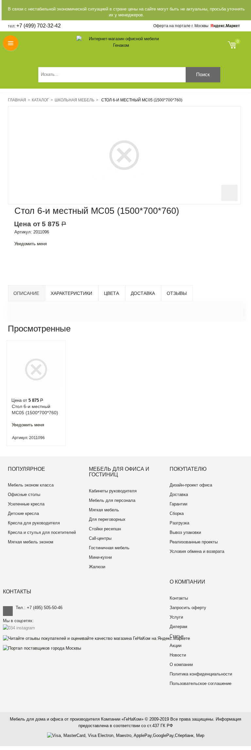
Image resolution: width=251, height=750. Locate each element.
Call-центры (100, 538)
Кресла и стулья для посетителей (42, 532)
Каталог (40, 100)
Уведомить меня (30, 243)
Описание (26, 293)
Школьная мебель (74, 100)
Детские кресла (23, 513)
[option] (36, 393)
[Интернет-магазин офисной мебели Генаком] (121, 42)
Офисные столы (24, 494)
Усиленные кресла (26, 504)
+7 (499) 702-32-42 (38, 25)
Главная (17, 100)
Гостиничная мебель (109, 547)
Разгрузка (179, 522)
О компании (181, 664)
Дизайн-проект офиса (191, 485)
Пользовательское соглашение (200, 683)
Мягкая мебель (104, 509)
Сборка (177, 513)
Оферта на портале (181, 26)
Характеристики (71, 293)
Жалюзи (97, 566)
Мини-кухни (100, 557)
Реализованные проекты (194, 541)
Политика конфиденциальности (201, 674)
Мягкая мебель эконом (30, 541)
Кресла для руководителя (34, 522)
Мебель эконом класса (31, 485)
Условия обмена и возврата (197, 551)
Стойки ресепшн (105, 528)
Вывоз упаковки (185, 532)
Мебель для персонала (112, 500)
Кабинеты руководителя (113, 490)
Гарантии (178, 504)
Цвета (111, 293)
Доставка (143, 293)
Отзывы (177, 293)
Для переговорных (107, 519)
